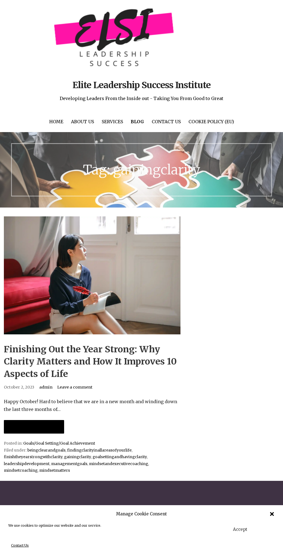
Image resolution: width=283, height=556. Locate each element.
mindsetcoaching (21, 470)
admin (46, 387)
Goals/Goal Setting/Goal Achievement (59, 443)
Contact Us (20, 545)
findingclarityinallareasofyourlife (99, 450)
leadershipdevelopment (26, 463)
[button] (272, 514)
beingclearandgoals (46, 450)
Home (56, 121)
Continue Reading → (34, 426)
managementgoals (69, 463)
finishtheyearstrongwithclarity (33, 457)
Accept (240, 529)
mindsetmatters (54, 470)
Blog (137, 121)
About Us (82, 121)
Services (112, 121)
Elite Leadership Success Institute (141, 85)
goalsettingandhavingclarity (120, 457)
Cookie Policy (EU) (211, 121)
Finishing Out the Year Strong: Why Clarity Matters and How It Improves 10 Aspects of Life (90, 362)
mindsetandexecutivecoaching (118, 463)
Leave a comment (75, 387)
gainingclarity (77, 457)
